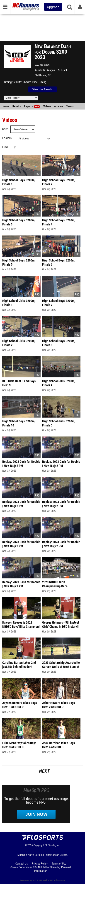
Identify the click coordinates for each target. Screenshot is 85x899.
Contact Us (21, 863)
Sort (4, 129)
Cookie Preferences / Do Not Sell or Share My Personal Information (40, 869)
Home (6, 106)
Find (5, 147)
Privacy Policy (40, 863)
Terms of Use (59, 863)
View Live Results (42, 89)
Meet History (12, 97)
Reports (31, 106)
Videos (47, 106)
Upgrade (53, 7)
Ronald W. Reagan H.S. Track (51, 70)
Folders (7, 138)
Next (44, 771)
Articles (58, 106)
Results (16, 106)
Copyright (39, 845)
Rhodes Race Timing (34, 82)
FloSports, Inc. (53, 845)
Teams (69, 106)
